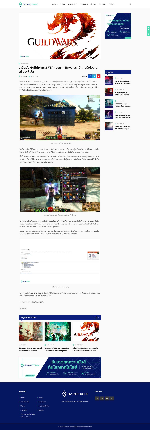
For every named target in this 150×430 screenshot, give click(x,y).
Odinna (25, 76)
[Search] (130, 4)
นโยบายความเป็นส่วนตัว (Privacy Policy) (27, 415)
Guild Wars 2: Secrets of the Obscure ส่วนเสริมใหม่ (70, 349)
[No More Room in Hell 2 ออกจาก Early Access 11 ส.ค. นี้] (109, 92)
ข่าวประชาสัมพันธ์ (44, 406)
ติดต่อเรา (112, 4)
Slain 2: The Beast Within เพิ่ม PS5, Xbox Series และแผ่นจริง (122, 83)
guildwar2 (23, 308)
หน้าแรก (54, 4)
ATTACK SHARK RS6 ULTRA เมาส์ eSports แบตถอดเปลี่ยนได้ (122, 106)
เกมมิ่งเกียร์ (102, 4)
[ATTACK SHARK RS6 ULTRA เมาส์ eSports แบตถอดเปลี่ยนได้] (109, 103)
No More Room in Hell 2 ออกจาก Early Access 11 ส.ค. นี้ (122, 95)
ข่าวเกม (63, 4)
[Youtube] (98, 76)
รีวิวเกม (93, 4)
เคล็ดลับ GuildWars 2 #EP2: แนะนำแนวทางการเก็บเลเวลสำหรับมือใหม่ (44, 349)
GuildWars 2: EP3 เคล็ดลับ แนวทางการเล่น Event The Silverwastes (100, 349)
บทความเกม (84, 4)
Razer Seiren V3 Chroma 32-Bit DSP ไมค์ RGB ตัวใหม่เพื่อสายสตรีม (123, 117)
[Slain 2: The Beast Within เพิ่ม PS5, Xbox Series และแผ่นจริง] (109, 80)
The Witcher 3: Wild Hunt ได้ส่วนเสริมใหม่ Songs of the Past (122, 129)
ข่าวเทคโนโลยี (72, 4)
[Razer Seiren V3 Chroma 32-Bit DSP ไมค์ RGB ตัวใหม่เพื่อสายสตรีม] (109, 114)
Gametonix (88, 426)
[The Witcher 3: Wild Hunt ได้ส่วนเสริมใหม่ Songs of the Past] (109, 126)
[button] (94, 317)
